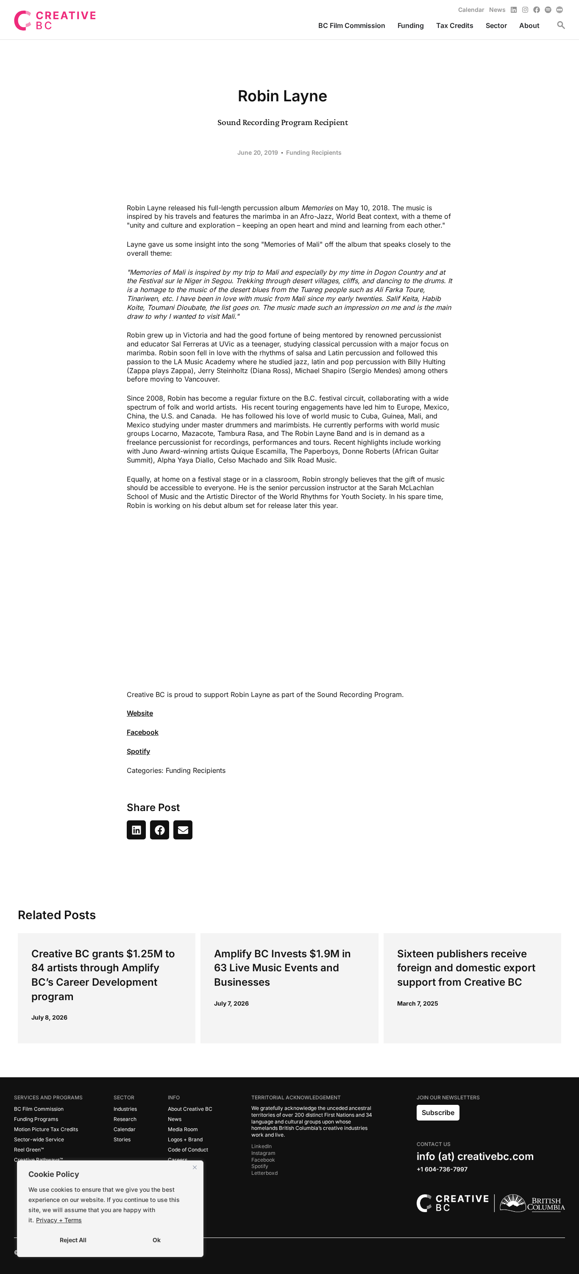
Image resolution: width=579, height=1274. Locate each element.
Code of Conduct (188, 1149)
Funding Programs (36, 1119)
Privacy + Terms (59, 1220)
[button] (136, 829)
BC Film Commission (39, 1109)
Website (140, 713)
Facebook (143, 732)
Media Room (183, 1129)
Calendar (125, 1129)
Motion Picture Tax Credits (46, 1129)
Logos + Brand (185, 1139)
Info (174, 1097)
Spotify (138, 751)
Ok (157, 1239)
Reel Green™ (29, 1149)
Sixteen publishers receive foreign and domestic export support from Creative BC (466, 968)
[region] (110, 1208)
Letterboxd (264, 1173)
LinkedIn (261, 1146)
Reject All (73, 1239)
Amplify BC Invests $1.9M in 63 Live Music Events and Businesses (282, 968)
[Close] (194, 1167)
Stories (122, 1139)
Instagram (263, 1153)
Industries (125, 1109)
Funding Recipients (314, 152)
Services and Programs (48, 1097)
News (174, 1119)
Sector (124, 1097)
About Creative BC (190, 1109)
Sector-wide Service (39, 1139)
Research (125, 1119)
